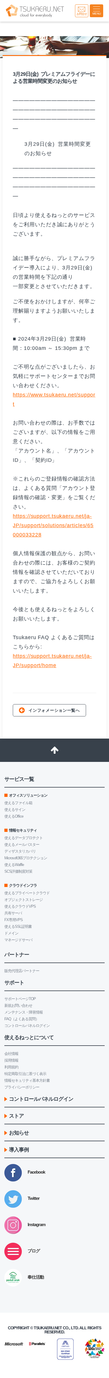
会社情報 (11, 1054)
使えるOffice (13, 816)
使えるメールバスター (21, 844)
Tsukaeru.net (48, 1328)
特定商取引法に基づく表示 (25, 1074)
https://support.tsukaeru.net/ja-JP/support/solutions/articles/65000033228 (53, 525)
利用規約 (11, 1067)
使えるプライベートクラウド (27, 893)
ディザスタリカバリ (20, 851)
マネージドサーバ (18, 940)
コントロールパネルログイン (27, 1026)
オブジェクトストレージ (23, 900)
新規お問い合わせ (18, 1005)
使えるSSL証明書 (18, 926)
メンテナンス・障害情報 (23, 1012)
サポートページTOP (20, 999)
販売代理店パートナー (21, 971)
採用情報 (11, 1060)
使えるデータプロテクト (23, 838)
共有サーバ (13, 913)
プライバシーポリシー (21, 1087)
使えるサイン (14, 809)
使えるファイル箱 (18, 803)
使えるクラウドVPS (20, 906)
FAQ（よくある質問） (21, 1019)
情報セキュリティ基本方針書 (27, 1080)
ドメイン (11, 933)
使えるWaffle (14, 865)
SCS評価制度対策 (18, 871)
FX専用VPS (13, 920)
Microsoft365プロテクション (25, 858)
